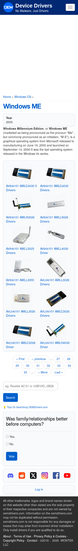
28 (70, 359)
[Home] (8, 7)
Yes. (12, 436)
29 (19, 365)
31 (39, 366)
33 (60, 365)
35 (27, 372)
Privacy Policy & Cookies (50, 536)
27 (60, 359)
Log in (39, 489)
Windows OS (22, 97)
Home (7, 97)
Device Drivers (33, 6)
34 (71, 365)
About (7, 536)
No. (12, 444)
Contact (32, 540)
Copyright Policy (13, 540)
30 (29, 365)
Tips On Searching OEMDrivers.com (27, 407)
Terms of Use (22, 536)
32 (50, 365)
